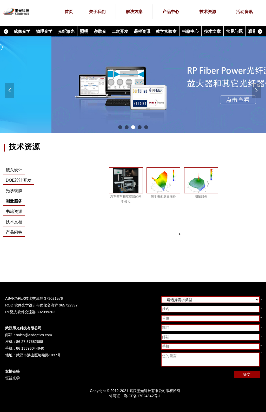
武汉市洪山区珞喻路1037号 (38, 355)
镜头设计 (14, 170)
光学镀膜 (14, 190)
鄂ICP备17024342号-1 (142, 396)
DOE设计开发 (18, 180)
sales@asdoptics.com (34, 335)
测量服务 (14, 201)
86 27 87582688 (29, 341)
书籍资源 (14, 211)
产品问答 (14, 232)
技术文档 (14, 222)
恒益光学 (12, 378)
